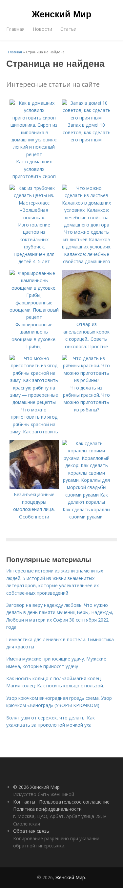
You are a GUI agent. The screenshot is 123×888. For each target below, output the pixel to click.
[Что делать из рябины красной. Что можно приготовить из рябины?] (86, 380)
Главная (15, 29)
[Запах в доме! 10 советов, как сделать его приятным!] (86, 118)
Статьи (68, 29)
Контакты (24, 802)
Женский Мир (62, 14)
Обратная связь (31, 831)
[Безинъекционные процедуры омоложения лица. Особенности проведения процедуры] (34, 487)
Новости (42, 29)
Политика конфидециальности (47, 809)
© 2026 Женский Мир (36, 787)
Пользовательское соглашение (74, 802)
